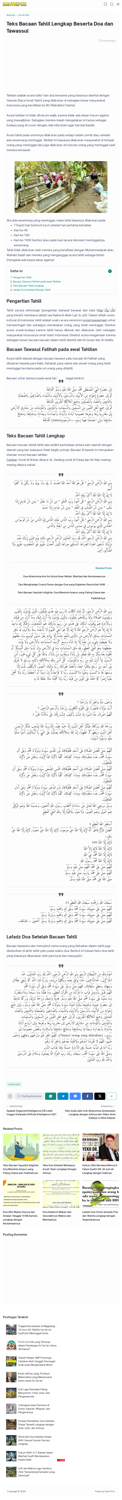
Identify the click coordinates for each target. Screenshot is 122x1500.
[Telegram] (63, 1096)
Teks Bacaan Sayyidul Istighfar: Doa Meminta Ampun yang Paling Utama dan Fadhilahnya (21, 1169)
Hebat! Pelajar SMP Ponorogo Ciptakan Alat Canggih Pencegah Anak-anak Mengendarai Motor (36, 1361)
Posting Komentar (31, 1096)
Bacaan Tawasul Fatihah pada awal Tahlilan (37, 281)
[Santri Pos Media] (14, 4)
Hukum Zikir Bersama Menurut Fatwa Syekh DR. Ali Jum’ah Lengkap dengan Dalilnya (99, 1169)
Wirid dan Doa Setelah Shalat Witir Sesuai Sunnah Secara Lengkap (34, 1440)
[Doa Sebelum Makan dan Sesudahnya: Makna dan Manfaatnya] (61, 1206)
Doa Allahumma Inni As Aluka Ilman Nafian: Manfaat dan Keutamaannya (64, 576)
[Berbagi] (112, 1096)
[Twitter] (99, 1096)
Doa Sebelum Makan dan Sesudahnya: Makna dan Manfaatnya (57, 1215)
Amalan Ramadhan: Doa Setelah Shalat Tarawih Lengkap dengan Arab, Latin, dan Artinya (36, 1424)
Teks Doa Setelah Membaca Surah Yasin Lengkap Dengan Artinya (59, 1169)
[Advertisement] (61, 67)
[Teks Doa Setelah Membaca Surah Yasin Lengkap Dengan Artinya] (61, 1160)
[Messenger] (75, 1096)
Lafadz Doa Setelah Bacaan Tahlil (31, 289)
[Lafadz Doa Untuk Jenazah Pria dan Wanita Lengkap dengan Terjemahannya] (100, 1206)
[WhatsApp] (50, 1096)
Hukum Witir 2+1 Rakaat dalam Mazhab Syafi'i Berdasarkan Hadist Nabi (35, 1456)
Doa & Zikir (15, 1084)
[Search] (111, 4)
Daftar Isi (16, 271)
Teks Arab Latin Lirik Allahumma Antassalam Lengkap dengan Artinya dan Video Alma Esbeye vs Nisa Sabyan (90, 1114)
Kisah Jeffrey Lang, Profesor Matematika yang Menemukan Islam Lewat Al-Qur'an (35, 1377)
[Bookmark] (10, 1097)
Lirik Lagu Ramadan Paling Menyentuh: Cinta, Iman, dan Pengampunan (34, 1393)
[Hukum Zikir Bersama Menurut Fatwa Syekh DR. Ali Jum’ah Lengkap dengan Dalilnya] (100, 1160)
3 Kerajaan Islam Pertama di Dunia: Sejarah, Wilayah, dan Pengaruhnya (34, 1409)
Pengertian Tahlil (22, 277)
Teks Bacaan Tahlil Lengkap (28, 285)
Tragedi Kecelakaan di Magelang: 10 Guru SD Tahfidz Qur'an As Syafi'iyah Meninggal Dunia (36, 1330)
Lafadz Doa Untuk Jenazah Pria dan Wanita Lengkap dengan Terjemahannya (100, 1215)
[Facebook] (87, 1096)
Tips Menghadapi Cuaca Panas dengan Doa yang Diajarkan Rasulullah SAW (61, 584)
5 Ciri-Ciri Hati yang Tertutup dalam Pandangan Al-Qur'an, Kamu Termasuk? (37, 1345)
